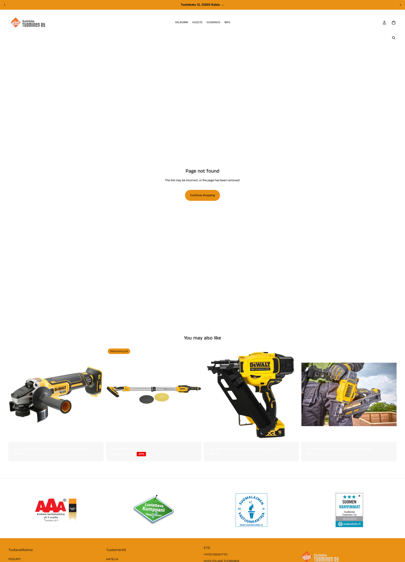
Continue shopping (202, 195)
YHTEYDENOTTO (215, 554)
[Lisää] (97, 435)
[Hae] (393, 37)
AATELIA (112, 559)
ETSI (207, 547)
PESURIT (14, 559)
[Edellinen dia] (4, 4)
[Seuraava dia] (400, 4)
